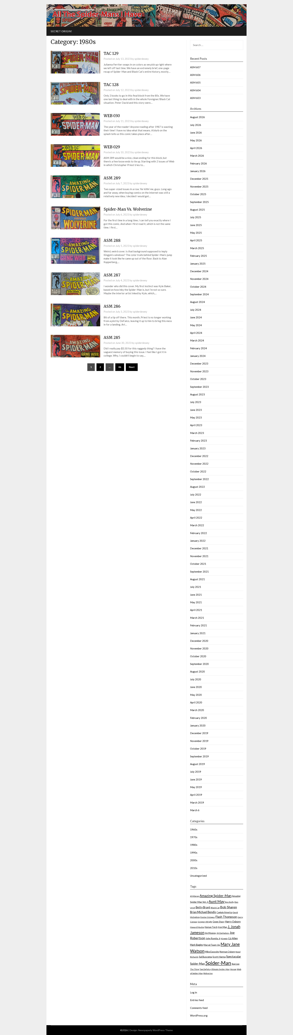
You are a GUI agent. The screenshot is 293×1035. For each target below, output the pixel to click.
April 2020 (196, 702)
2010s (193, 868)
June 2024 (196, 317)
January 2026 (198, 171)
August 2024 (197, 301)
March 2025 (197, 248)
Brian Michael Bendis (203, 912)
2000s (193, 860)
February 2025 (198, 255)
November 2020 (199, 648)
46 (119, 367)
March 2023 (197, 432)
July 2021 (195, 586)
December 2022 (199, 456)
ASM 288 (112, 240)
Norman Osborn (227, 951)
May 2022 (196, 509)
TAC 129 (111, 53)
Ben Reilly (229, 902)
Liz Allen (233, 938)
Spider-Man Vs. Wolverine (128, 209)
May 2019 (196, 787)
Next (132, 367)
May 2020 (196, 694)
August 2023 (197, 394)
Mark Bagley (196, 944)
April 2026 (196, 148)
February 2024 (198, 348)
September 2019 (199, 756)
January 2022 (198, 540)
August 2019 (197, 764)
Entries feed (197, 1000)
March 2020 (197, 710)
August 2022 (197, 486)
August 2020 (197, 671)
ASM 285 (112, 337)
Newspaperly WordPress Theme (155, 1030)
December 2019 (199, 733)
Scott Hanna (219, 956)
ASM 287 (112, 275)
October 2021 (198, 563)
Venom (233, 969)
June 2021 (196, 594)
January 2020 (198, 725)
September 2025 (199, 201)
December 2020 (199, 640)
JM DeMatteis (223, 933)
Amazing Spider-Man (215, 895)
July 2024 (195, 309)
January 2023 (198, 448)
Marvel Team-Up (212, 945)
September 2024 (199, 294)
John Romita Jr (213, 938)
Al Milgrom (194, 896)
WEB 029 (112, 147)
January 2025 (198, 263)
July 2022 (195, 494)
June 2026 (196, 132)
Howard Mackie (197, 927)
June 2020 (196, 686)
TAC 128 (111, 84)
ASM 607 (195, 67)
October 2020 (198, 656)
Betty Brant (203, 907)
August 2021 (197, 579)
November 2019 (199, 740)
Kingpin (224, 938)
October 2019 (198, 748)
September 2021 (199, 571)
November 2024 (199, 278)
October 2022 (198, 471)
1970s (193, 837)
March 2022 (197, 525)
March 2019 (197, 802)
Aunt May (216, 901)
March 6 (194, 810)
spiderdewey (141, 58)
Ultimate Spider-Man (220, 969)
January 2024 (198, 355)
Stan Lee (235, 964)
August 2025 (197, 209)
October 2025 (198, 194)
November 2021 (199, 556)
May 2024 (196, 325)
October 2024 (198, 286)
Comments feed (199, 1007)
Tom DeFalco (205, 969)
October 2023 (198, 378)
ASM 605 (195, 82)
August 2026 (197, 117)
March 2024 (197, 340)
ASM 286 (112, 306)
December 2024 (199, 271)
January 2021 (198, 633)
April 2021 (196, 609)
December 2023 (199, 363)
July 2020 (195, 679)
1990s (193, 852)
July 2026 (195, 124)
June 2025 (196, 225)
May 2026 (196, 140)
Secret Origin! (61, 31)
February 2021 (198, 625)
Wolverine (208, 973)
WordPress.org (199, 1015)
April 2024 (196, 332)
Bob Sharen (228, 907)
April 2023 (196, 425)
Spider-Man (218, 963)
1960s (193, 829)
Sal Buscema (205, 956)
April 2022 (196, 517)
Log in (193, 992)
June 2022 (196, 502)
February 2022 (198, 533)
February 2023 (198, 440)
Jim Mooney (210, 933)
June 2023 (196, 409)
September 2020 (199, 663)
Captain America (224, 912)
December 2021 (199, 548)
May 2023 (196, 417)
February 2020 (198, 717)
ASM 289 (112, 178)
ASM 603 (195, 97)
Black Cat (215, 907)
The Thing (194, 969)
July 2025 (195, 217)
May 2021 (196, 602)
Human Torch (211, 927)
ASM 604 (195, 90)
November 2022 (199, 463)
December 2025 (199, 178)
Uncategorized (198, 875)
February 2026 (198, 163)
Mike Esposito (212, 951)
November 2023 (199, 371)
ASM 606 (195, 74)
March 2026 (197, 155)
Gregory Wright (205, 921)
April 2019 (196, 794)
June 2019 (196, 779)
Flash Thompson (226, 917)
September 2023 (199, 386)
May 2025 (196, 232)
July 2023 (195, 402)
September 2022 (199, 479)
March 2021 (197, 617)
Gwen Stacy (218, 921)
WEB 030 (112, 115)
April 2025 (196, 240)
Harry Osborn (233, 921)
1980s (193, 844)
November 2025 (199, 186)
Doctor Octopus (207, 917)
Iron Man (222, 927)
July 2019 (195, 771)
